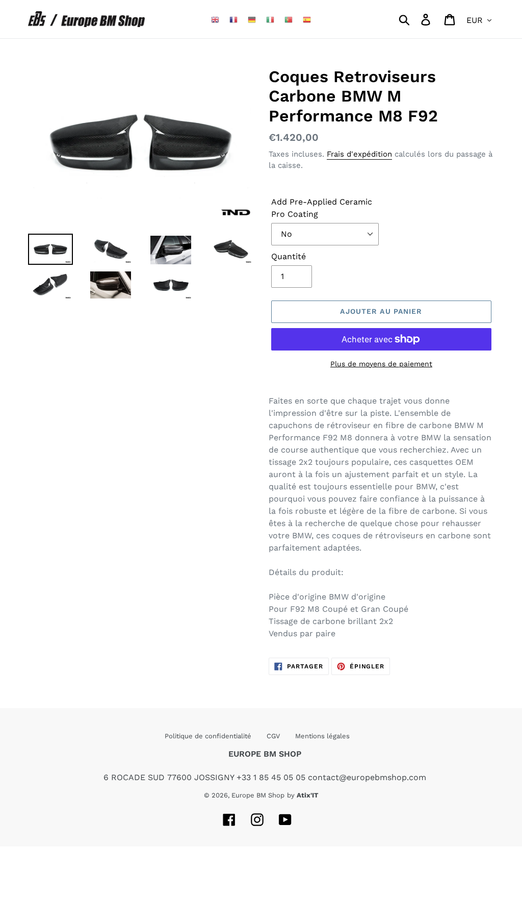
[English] (215, 19)
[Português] (288, 19)
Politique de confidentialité (208, 736)
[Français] (233, 19)
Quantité (288, 256)
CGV (273, 736)
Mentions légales (322, 736)
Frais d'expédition (359, 154)
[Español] (307, 19)
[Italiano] (270, 19)
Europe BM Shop (257, 795)
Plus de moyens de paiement (381, 364)
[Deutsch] (252, 19)
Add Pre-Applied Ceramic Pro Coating (321, 208)
